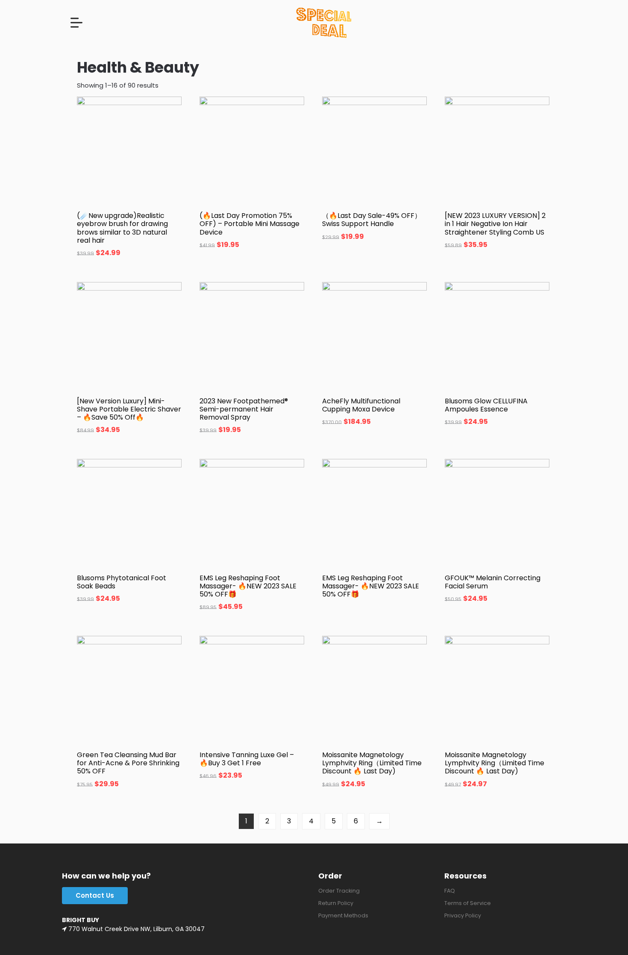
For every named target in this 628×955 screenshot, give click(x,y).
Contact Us (95, 895)
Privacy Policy (462, 915)
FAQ (449, 890)
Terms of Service (467, 903)
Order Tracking (339, 890)
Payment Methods (343, 915)
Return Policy (335, 903)
